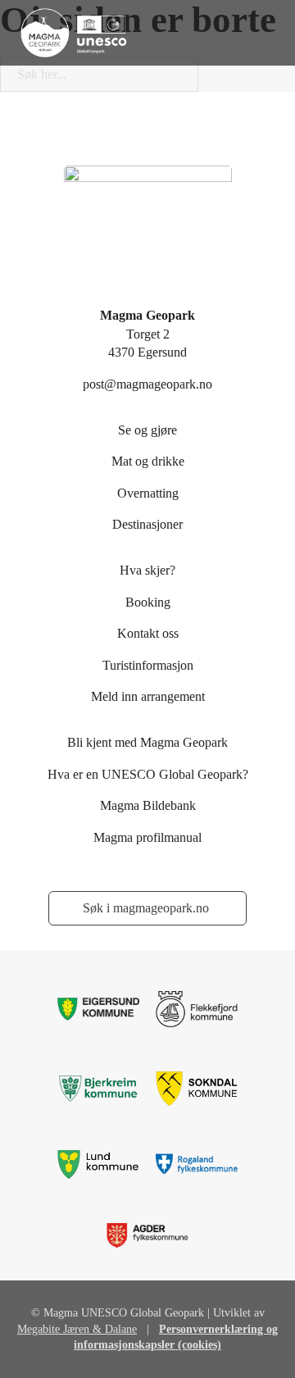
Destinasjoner (147, 524)
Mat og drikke (147, 461)
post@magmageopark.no (147, 384)
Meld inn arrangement (148, 696)
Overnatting (148, 493)
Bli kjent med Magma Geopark (147, 742)
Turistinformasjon (147, 665)
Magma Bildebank (148, 805)
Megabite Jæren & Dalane (77, 1329)
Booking (147, 602)
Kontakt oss (148, 633)
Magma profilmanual (147, 837)
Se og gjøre (147, 430)
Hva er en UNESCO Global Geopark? (148, 774)
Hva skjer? (147, 570)
